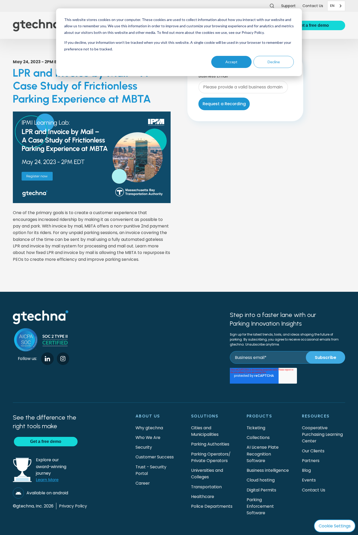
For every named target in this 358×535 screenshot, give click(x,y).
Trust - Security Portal (150, 470)
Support (288, 5)
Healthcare (202, 497)
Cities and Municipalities (205, 431)
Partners (310, 461)
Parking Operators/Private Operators (211, 457)
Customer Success (154, 457)
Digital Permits (261, 490)
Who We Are (147, 438)
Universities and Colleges (207, 473)
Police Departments (211, 506)
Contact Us (313, 490)
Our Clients (313, 451)
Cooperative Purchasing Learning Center (322, 434)
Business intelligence (268, 470)
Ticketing (256, 428)
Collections (258, 438)
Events (309, 480)
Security (143, 447)
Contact (312, 5)
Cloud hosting (261, 480)
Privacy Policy (73, 506)
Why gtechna (149, 428)
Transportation (206, 487)
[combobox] (336, 6)
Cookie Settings (335, 526)
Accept (231, 62)
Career (142, 483)
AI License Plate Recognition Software (263, 454)
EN (332, 5)
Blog (306, 470)
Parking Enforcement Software (260, 506)
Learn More (47, 480)
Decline (274, 62)
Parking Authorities (210, 444)
